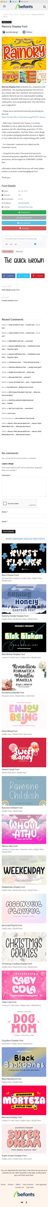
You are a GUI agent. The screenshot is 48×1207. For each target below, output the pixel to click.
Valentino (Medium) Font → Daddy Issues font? (25, 367)
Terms (3, 1184)
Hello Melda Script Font (11, 290)
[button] (44, 7)
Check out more (25, 217)
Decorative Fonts (8, 696)
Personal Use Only (25, 207)
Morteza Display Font (12, 1117)
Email (5, 521)
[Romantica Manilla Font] (24, 676)
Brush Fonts (6, 1043)
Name (5, 512)
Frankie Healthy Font (10, 301)
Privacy (10, 1184)
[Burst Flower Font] (24, 558)
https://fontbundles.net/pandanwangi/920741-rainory (23, 117)
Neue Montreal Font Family (24, 418)
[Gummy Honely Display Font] (24, 599)
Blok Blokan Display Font (13, 654)
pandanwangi (23, 203)
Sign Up (13, 1)
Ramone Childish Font (12, 808)
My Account (24, 1)
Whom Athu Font (10, 846)
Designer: (7, 203)
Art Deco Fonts (7, 578)
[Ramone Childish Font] (24, 791)
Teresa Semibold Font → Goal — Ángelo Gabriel (25, 382)
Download (25, 212)
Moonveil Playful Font (12, 925)
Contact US (19, 1187)
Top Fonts (30, 1187)
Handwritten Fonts (20, 619)
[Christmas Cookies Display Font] (24, 947)
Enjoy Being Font (10, 731)
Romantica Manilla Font (13, 692)
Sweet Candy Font (10, 769)
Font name (11, 413)
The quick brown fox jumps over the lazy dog (25, 260)
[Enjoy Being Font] (24, 714)
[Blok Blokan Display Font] (24, 637)
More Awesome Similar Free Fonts (25, 538)
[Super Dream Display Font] (24, 1139)
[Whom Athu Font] (24, 829)
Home (5, 14)
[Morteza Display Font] (24, 1100)
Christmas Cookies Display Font (17, 964)
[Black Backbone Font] (24, 1062)
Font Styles (14, 14)
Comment (6, 475)
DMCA (18, 1184)
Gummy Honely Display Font (15, 616)
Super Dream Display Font (14, 1155)
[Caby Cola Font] (24, 985)
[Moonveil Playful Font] (24, 908)
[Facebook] (26, 1202)
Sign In (4, 1)
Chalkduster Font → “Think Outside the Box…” (25, 362)
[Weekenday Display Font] (24, 870)
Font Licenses (28, 1184)
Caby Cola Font (9, 1002)
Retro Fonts (28, 734)
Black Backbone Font (12, 1079)
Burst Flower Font (10, 575)
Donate (25, 228)
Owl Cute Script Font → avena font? (21, 408)
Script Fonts (30, 696)
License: (7, 207)
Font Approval (41, 1184)
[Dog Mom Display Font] (24, 1023)
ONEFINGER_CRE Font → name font (21, 341)
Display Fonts (37, 578)
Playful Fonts (25, 14)
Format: (7, 195)
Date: (6, 191)
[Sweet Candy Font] (24, 752)
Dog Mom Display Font (12, 1040)
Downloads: (9, 199)
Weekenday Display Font (13, 887)
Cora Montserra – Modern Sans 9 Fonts (20, 387)
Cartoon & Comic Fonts (22, 578)
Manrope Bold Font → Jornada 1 (20, 377)
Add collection (25, 223)
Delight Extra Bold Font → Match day (21, 372)
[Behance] (22, 1202)
